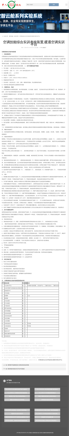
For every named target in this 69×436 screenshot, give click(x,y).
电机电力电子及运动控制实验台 (17, 396)
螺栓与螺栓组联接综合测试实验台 (47, 396)
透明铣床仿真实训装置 (47, 399)
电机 (9, 311)
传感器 (28, 155)
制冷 (26, 56)
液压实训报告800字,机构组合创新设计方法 (17, 417)
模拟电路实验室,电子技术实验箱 (15, 368)
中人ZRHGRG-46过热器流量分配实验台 (47, 389)
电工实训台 (40, 432)
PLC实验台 (29, 432)
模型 (11, 94)
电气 (9, 58)
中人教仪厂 (43, 47)
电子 (21, 103)
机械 (8, 207)
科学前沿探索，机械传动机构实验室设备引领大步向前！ (18, 420)
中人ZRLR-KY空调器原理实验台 (47, 392)
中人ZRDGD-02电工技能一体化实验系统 (47, 410)
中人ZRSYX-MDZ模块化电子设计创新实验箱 (17, 389)
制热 (48, 181)
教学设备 (11, 36)
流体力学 (30, 61)
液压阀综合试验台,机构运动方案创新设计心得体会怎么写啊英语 (48, 420)
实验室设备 (35, 432)
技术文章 (16, 36)
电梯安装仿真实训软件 (17, 413)
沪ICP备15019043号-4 (22, 432)
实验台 (7, 115)
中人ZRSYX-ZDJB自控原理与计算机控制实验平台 (48, 413)
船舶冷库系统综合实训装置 (17, 399)
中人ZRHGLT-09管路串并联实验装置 (17, 392)
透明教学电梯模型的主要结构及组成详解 (18, 365)
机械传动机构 (46, 432)
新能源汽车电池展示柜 (47, 417)
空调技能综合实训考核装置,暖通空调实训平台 (50, 360)
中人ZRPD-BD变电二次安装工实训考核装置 (17, 410)
